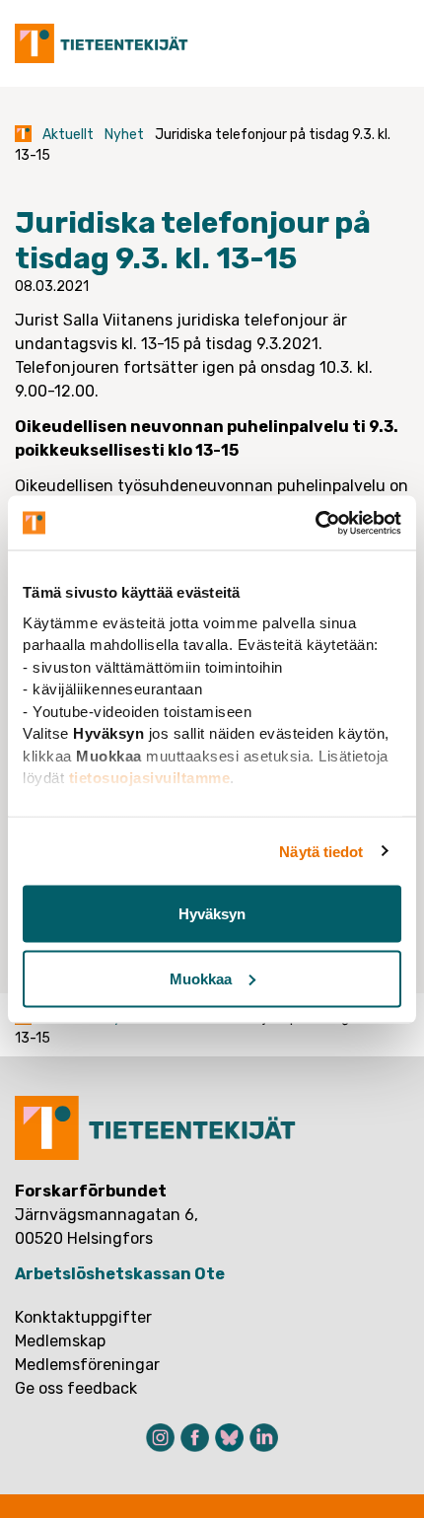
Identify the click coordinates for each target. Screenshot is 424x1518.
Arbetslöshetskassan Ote (120, 1274)
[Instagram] (160, 1437)
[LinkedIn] (264, 1437)
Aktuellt (68, 134)
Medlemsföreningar (87, 1364)
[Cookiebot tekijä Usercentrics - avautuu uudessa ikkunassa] (315, 523)
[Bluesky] (229, 1437)
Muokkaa (201, 978)
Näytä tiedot (321, 850)
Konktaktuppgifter (83, 1317)
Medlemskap (60, 1341)
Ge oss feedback (76, 1388)
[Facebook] (194, 1437)
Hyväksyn (212, 913)
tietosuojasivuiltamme (150, 777)
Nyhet (124, 134)
